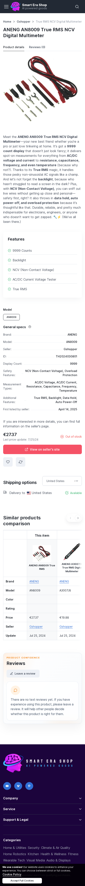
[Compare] (20, 462)
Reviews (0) (37, 47)
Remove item (75, 481)
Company (10, 798)
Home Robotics (14, 854)
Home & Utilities (14, 848)
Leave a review (25, 673)
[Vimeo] (18, 786)
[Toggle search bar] (77, 6)
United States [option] (55, 481)
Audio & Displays (58, 860)
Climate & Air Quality (55, 848)
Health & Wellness (53, 854)
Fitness (73, 854)
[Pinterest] (29, 786)
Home (7, 21)
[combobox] (62, 481)
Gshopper (23, 21)
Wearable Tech (14, 860)
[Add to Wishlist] (8, 462)
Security (34, 848)
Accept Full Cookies (22, 880)
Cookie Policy (12, 874)
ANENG (34, 581)
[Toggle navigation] (6, 6)
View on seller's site (45, 449)
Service (9, 809)
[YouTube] (7, 786)
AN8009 (11, 317)
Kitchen (33, 854)
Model (7, 309)
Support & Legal (15, 820)
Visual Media (35, 860)
